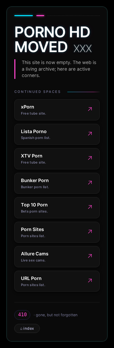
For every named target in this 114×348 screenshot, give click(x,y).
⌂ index (27, 328)
